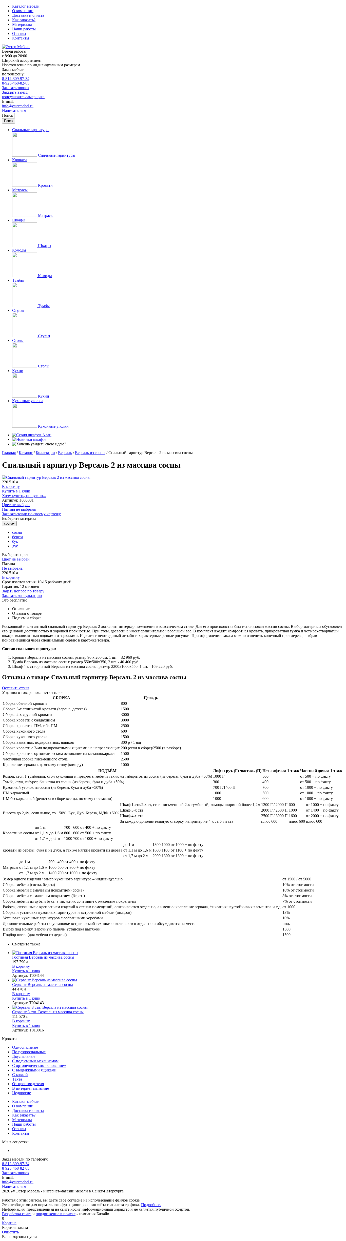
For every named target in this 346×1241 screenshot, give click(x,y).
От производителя (28, 1084)
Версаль (65, 452)
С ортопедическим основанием (39, 1065)
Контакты (20, 38)
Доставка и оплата (28, 15)
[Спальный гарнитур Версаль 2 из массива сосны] (46, 477)
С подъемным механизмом (35, 1061)
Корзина (9, 1223)
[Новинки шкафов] (29, 439)
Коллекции (45, 452)
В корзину (11, 486)
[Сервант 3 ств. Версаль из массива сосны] (178, 1007)
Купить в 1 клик (16, 491)
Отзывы (19, 33)
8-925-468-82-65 (15, 83)
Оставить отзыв (15, 688)
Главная (9, 452)
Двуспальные (23, 1056)
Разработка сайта (16, 1214)
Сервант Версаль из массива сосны (42, 984)
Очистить (10, 1232)
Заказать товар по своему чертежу (31, 514)
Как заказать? (23, 20)
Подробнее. (151, 1205)
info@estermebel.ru (17, 106)
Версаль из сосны (90, 452)
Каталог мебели (26, 6)
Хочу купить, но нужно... (24, 495)
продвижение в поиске (55, 1214)
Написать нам (14, 110)
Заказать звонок (15, 88)
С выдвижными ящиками (34, 1070)
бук (15, 541)
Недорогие (21, 1093)
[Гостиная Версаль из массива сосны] (178, 952)
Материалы (22, 24)
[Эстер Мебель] (16, 47)
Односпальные (25, 1047)
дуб (15, 546)
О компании (22, 11)
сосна (17, 532)
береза (17, 537)
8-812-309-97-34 (15, 78)
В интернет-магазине (30, 1088)
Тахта (17, 1079)
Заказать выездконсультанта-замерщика (23, 94)
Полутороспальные (29, 1052)
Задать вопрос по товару (23, 591)
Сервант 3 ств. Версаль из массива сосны (48, 1012)
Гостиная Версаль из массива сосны (43, 957)
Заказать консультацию (22, 595)
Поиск (8, 115)
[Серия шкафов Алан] (31, 435)
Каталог (26, 452)
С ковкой (20, 1074)
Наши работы (24, 29)
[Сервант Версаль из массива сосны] (178, 980)
